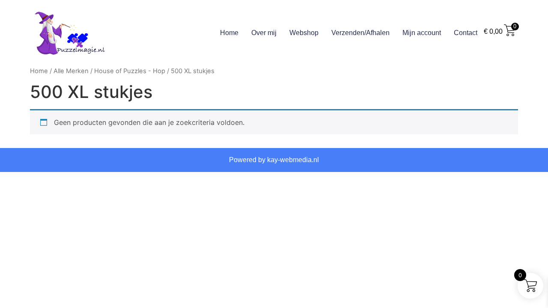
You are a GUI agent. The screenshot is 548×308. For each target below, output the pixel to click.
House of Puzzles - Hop (129, 71)
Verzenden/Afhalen (360, 32)
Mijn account (421, 32)
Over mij (264, 32)
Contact (465, 32)
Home (229, 32)
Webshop (304, 32)
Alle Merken (71, 71)
